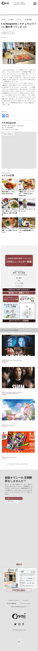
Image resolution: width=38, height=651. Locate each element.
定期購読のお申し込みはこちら (13, 498)
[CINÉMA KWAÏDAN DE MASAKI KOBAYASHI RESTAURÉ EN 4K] (13, 364)
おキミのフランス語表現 (19, 321)
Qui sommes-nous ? (19, 606)
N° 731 (2, 29)
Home (3, 19)
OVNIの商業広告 (12, 603)
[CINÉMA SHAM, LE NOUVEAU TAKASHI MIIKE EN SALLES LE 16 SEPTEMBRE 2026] (13, 396)
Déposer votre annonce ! (18, 290)
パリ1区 (11, 32)
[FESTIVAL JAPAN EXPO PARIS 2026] (8, 428)
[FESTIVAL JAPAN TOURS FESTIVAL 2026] (9, 461)
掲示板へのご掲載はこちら (19, 293)
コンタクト (26, 600)
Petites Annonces (19, 272)
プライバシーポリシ (25, 603)
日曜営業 (5, 32)
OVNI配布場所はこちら (12, 501)
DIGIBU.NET (15, 330)
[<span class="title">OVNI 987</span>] (19, 568)
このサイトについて (14, 600)
